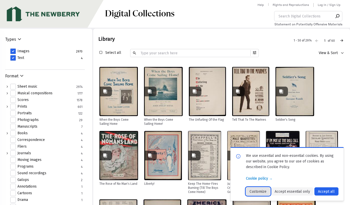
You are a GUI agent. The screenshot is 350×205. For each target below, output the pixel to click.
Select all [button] (113, 52)
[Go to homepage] (52, 14)
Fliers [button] (22, 147)
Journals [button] (24, 153)
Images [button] (23, 51)
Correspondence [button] (31, 140)
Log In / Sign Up (329, 5)
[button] (338, 16)
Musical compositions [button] (35, 93)
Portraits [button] (24, 113)
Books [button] (22, 133)
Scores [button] (23, 100)
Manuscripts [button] (27, 127)
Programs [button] (25, 167)
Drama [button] (22, 200)
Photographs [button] (28, 120)
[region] (118, 91)
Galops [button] (23, 180)
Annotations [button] (27, 186)
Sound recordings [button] (31, 173)
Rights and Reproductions (291, 5)
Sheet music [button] (27, 87)
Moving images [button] (29, 160)
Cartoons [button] (24, 193)
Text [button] (20, 58)
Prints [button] (22, 107)
